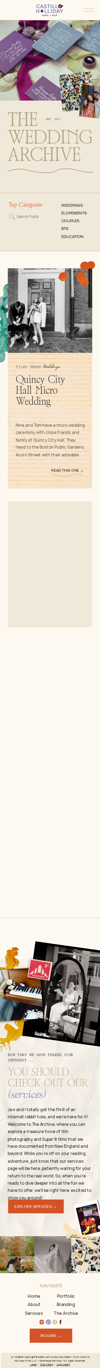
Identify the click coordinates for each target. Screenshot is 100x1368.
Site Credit (46, 1364)
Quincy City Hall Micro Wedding (40, 391)
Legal (33, 1364)
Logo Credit (63, 1364)
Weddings (51, 367)
